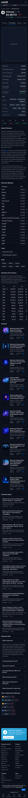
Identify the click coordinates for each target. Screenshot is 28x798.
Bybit (3, 237)
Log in (2, 782)
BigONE (4, 229)
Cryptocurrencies (5, 8)
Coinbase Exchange (7, 220)
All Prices (3, 746)
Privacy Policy (18, 776)
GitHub (23, 111)
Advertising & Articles (6, 780)
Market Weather (19, 750)
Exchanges (18, 748)
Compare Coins (19, 765)
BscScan (23, 104)
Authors (3, 778)
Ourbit (3, 240)
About (2, 776)
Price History (12, 23)
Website (4, 263)
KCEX (3, 215)
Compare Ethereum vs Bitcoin (9, 255)
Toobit (3, 232)
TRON (4, 767)
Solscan (17, 104)
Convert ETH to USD (7, 251)
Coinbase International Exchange (10, 218)
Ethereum (5, 752)
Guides (17, 759)
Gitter (24, 108)
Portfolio (17, 761)
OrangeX (4, 223)
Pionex (3, 198)
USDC (4, 761)
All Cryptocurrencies (6, 748)
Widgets (17, 763)
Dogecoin (5, 765)
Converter (17, 767)
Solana (4, 759)
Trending (17, 752)
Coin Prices (18, 746)
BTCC (3, 189)
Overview (4, 23)
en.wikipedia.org (21, 99)
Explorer (17, 263)
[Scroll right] (27, 5)
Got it (23, 789)
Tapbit (3, 195)
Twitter (19, 108)
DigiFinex (4, 212)
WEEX (3, 206)
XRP (3, 763)
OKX (3, 209)
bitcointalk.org (22, 115)
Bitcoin (6, 150)
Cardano (4, 769)
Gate (3, 203)
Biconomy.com (5, 201)
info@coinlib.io (14, 792)
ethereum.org (13, 99)
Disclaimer (17, 778)
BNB (3, 757)
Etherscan (12, 104)
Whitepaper (22, 101)
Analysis (19, 23)
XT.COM (4, 226)
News (24, 23)
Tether (4, 755)
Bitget (3, 243)
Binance (4, 192)
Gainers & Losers (19, 755)
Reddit (14, 108)
